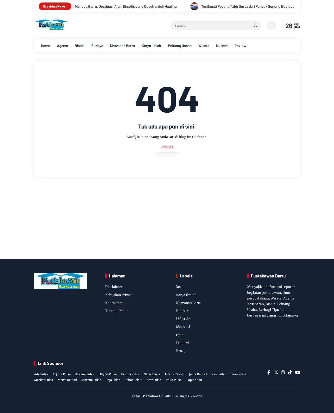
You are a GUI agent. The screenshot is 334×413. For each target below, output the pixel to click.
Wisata (203, 45)
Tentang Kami (116, 311)
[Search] (255, 25)
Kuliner (222, 45)
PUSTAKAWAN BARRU (158, 396)
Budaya (97, 45)
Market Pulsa (43, 380)
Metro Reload (67, 380)
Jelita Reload (198, 374)
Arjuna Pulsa (61, 374)
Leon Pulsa (238, 374)
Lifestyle (183, 319)
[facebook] (269, 372)
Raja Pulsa (113, 380)
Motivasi (183, 327)
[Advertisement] (167, 218)
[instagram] (283, 372)
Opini (180, 335)
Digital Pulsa (108, 374)
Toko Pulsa (174, 380)
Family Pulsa (130, 374)
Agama (62, 45)
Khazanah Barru (122, 45)
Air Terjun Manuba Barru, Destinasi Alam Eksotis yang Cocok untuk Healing (106, 6)
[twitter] (276, 372)
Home (45, 45)
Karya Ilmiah (151, 45)
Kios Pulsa (218, 374)
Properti (182, 343)
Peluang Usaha (180, 45)
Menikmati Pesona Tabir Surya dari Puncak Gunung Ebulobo (236, 6)
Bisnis (80, 45)
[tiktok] (290, 372)
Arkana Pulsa (84, 374)
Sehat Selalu (133, 380)
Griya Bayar (152, 374)
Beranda (167, 147)
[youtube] (297, 372)
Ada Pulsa (41, 374)
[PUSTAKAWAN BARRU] (51, 28)
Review (240, 45)
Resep (181, 351)
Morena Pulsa (91, 380)
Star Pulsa (154, 380)
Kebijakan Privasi (118, 295)
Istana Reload (174, 374)
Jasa (179, 287)
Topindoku (194, 380)
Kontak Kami (115, 303)
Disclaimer (113, 287)
